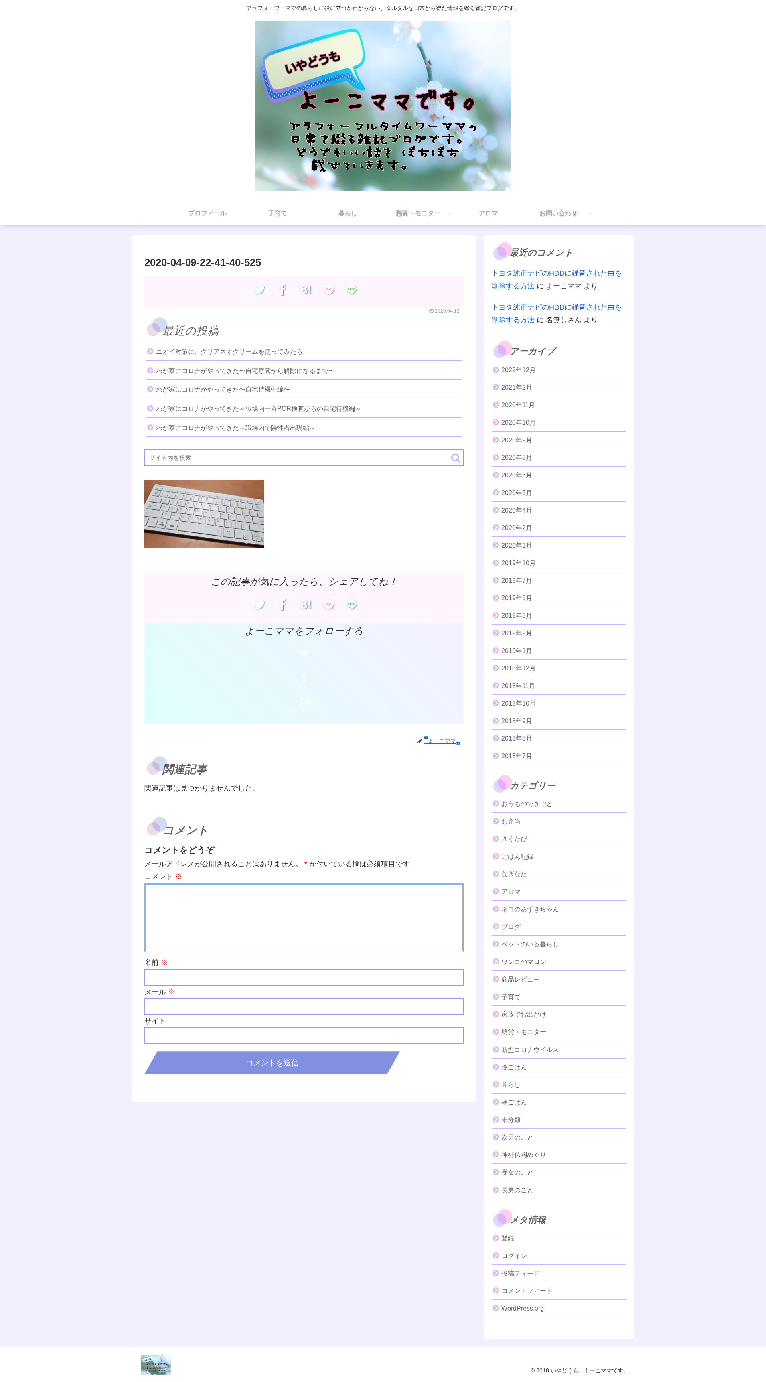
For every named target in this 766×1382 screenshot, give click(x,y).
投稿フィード (520, 1273)
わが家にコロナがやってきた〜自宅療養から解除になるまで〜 (245, 370)
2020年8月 (516, 457)
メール (159, 992)
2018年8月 (516, 738)
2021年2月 (516, 387)
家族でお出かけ (523, 1014)
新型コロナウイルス (530, 1049)
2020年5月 (516, 492)
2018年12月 (518, 668)
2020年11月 (518, 405)
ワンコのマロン (523, 961)
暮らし (511, 1084)
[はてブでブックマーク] (306, 290)
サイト (155, 1021)
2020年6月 (516, 475)
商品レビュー (520, 979)
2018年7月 (516, 756)
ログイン (514, 1255)
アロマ (511, 891)
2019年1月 (516, 650)
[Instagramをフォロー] (305, 704)
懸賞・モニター (523, 1032)
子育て (511, 997)
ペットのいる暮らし (530, 944)
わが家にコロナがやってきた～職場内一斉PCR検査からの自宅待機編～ (258, 408)
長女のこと (517, 1172)
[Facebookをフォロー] (304, 678)
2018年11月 (518, 685)
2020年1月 (516, 545)
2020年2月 (516, 527)
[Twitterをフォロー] (304, 653)
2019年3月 (516, 615)
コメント (163, 877)
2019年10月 (518, 563)
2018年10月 (518, 703)
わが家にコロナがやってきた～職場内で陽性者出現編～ (236, 427)
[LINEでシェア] (352, 290)
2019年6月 (516, 598)
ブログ (511, 926)
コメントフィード (527, 1290)
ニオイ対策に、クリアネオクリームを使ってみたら (229, 351)
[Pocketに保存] (329, 290)
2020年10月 (518, 422)
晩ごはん (514, 1067)
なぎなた (514, 874)
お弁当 (511, 821)
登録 (507, 1238)
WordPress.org (522, 1308)
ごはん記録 (517, 856)
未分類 (511, 1119)
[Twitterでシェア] (259, 290)
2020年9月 (516, 440)
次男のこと (517, 1137)
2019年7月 (516, 580)
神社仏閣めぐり (523, 1154)
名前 (156, 962)
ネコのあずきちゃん (530, 909)
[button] (456, 458)
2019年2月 (516, 633)
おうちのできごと (527, 803)
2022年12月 (518, 370)
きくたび (514, 839)
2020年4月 (516, 510)
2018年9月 (516, 721)
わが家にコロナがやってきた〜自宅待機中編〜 (223, 389)
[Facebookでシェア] (283, 290)
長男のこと (517, 1190)
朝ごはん (514, 1102)
